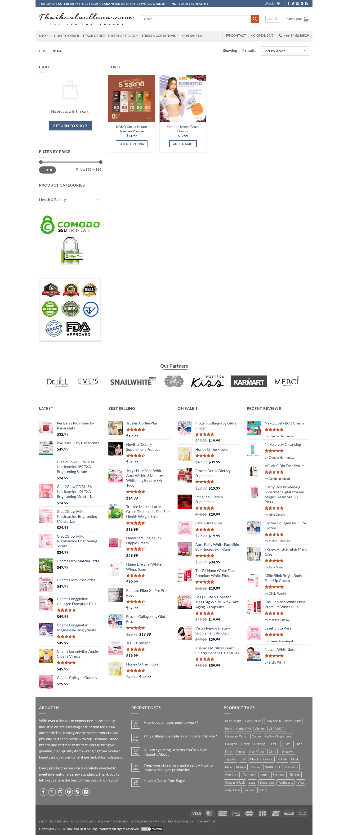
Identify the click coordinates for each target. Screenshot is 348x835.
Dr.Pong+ (260, 744)
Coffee (256, 736)
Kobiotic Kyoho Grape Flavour (182, 129)
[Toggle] (98, 199)
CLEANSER (277, 729)
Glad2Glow (256, 752)
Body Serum (293, 721)
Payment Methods (113, 821)
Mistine (241, 767)
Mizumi (255, 767)
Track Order (94, 36)
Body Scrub (273, 721)
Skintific (295, 775)
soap (252, 782)
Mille (228, 767)
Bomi (228, 729)
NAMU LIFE (273, 767)
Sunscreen (267, 782)
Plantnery (249, 775)
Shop (43, 36)
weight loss (232, 790)
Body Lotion (253, 721)
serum (264, 775)
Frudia (240, 752)
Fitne (228, 752)
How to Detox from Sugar (164, 780)
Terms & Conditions (159, 36)
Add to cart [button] (183, 143)
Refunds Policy (181, 821)
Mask (295, 759)
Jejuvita (230, 759)
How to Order (66, 36)
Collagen (231, 744)
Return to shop (70, 126)
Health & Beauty (52, 199)
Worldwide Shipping (148, 821)
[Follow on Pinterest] (302, 3)
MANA (282, 759)
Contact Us (192, 36)
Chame (260, 729)
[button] (272, 19)
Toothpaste (285, 782)
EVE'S (275, 744)
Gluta (272, 752)
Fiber (298, 744)
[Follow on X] (52, 792)
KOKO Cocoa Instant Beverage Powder (131, 129)
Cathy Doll (243, 729)
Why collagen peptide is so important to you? (180, 736)
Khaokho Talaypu (261, 759)
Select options (132, 143)
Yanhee (249, 790)
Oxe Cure (231, 775)
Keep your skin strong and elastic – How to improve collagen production (178, 767)
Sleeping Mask (235, 782)
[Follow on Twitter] (293, 3)
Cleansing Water (236, 736)
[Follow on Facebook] (288, 3)
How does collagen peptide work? (171, 722)
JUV (243, 759)
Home (44, 51)
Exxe (287, 744)
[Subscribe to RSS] (306, 3)
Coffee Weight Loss (278, 736)
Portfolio (59, 821)
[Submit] (255, 19)
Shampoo (279, 775)
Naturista (291, 767)
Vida (301, 782)
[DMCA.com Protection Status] (152, 829)
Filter (47, 170)
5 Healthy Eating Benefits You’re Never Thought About (175, 751)
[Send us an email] (297, 3)
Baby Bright (233, 721)
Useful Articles (121, 36)
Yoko (262, 790)
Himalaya (287, 752)
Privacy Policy (83, 821)
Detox (245, 744)
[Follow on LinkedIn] (86, 792)
